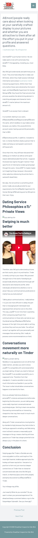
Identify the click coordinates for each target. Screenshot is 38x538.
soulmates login (8, 50)
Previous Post (19, 510)
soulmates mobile (26, 81)
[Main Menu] (33, 5)
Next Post (19, 516)
